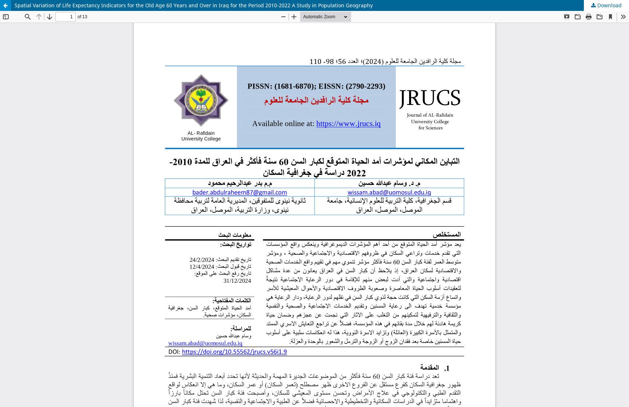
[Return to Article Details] (5, 5)
